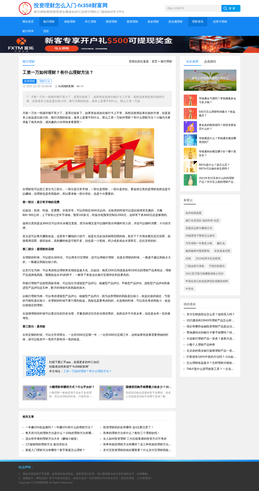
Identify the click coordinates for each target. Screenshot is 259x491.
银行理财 (49, 21)
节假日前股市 (217, 265)
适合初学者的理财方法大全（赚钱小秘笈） (52, 438)
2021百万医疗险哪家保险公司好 (205, 273)
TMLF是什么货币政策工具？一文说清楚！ (213, 368)
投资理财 (29, 81)
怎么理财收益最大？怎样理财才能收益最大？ (215, 362)
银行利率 (28, 31)
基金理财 (153, 21)
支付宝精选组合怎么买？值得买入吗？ (211, 314)
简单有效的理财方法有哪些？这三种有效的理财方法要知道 (137, 444)
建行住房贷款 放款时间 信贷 (202, 220)
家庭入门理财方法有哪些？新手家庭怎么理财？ (55, 450)
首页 (154, 61)
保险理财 (69, 21)
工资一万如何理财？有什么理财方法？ (87, 371)
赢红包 (221, 243)
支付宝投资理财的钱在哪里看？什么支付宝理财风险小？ (137, 450)
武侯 (188, 258)
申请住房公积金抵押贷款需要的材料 (207, 281)
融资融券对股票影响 (198, 250)
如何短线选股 (194, 212)
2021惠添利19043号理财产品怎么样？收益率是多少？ (220, 320)
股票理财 (132, 21)
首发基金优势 (222, 250)
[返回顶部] (251, 438)
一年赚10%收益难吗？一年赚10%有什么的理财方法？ (59, 427)
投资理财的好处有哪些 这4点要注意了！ (128, 427)
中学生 (190, 288)
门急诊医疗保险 (195, 265)
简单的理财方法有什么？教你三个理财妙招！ (131, 433)
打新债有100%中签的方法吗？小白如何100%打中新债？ (222, 356)
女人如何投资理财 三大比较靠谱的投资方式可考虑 (134, 438)
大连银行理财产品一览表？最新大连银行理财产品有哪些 (222, 338)
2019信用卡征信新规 (208, 258)
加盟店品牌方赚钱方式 (199, 228)
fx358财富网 (66, 86)
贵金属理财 (175, 21)
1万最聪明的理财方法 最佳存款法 (46, 444)
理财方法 (44, 81)
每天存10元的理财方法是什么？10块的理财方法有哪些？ (59, 433)
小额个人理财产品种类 (201, 344)
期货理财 (111, 21)
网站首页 (28, 21)
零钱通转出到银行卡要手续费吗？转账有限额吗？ (218, 332)
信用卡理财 (220, 21)
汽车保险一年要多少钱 (199, 243)
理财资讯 (197, 21)
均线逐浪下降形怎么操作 (200, 235)
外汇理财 (90, 21)
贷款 (46, 31)
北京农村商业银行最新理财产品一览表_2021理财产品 (220, 350)
